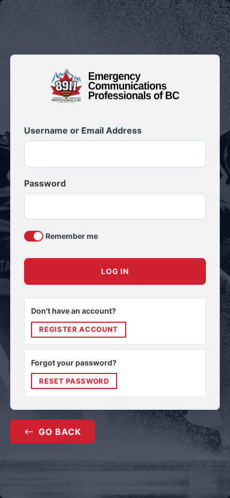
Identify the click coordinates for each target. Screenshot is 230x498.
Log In (114, 271)
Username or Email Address (83, 131)
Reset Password (74, 381)
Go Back (60, 431)
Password (45, 183)
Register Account (78, 329)
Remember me (71, 235)
